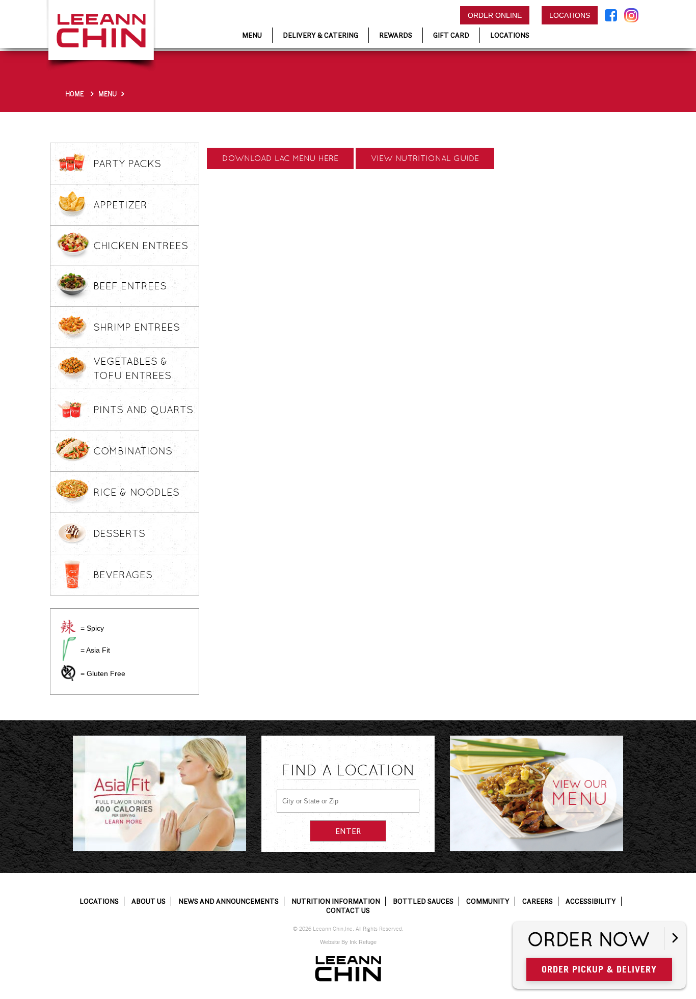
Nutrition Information (335, 901)
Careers (537, 901)
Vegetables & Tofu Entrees (132, 368)
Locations (569, 15)
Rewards (395, 35)
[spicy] (68, 627)
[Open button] (675, 938)
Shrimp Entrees (136, 327)
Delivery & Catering (320, 35)
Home (74, 94)
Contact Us (348, 910)
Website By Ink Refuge (348, 942)
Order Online (495, 15)
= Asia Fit (95, 650)
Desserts (119, 533)
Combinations (132, 450)
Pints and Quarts (143, 409)
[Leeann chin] (348, 969)
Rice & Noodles (136, 492)
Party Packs (127, 163)
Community (488, 901)
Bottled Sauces (423, 901)
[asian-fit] (68, 649)
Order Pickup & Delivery (599, 969)
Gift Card (451, 35)
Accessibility (591, 901)
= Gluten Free (103, 673)
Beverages (122, 574)
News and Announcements (228, 901)
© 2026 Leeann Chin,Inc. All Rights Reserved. (348, 929)
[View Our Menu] (536, 793)
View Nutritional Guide (425, 158)
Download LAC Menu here (280, 158)
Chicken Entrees (140, 245)
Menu (107, 94)
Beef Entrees (130, 285)
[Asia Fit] (159, 793)
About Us (148, 901)
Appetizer (120, 204)
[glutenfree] (68, 673)
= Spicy (92, 628)
